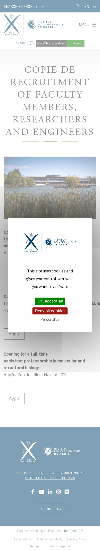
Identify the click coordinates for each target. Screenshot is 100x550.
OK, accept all (50, 301)
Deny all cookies (50, 310)
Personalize (50, 319)
